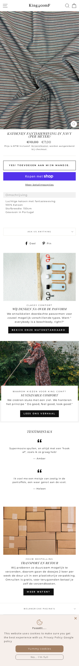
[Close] (75, 618)
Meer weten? (38, 591)
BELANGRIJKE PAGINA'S (39, 609)
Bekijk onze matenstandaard (38, 330)
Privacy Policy (53, 637)
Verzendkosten (40, 146)
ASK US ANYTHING (39, 232)
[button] (39, 195)
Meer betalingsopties (39, 184)
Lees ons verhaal (40, 413)
